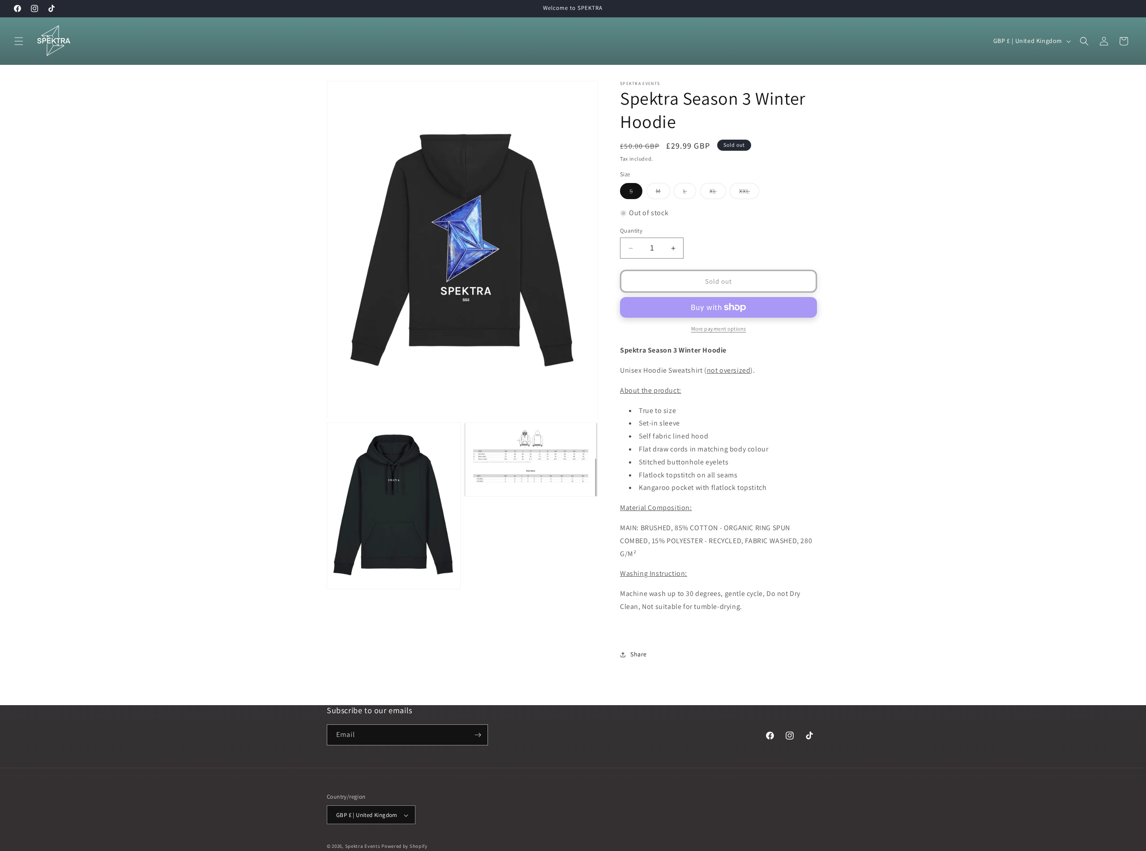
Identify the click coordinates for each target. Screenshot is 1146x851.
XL (718, 193)
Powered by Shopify (404, 846)
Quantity (631, 230)
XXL (749, 193)
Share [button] (638, 654)
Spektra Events (363, 846)
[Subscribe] (477, 734)
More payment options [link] (718, 328)
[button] (19, 41)
